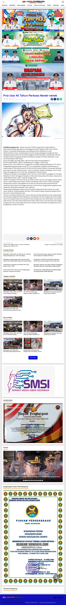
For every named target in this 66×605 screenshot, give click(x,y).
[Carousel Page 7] (36, 480)
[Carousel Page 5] (32, 480)
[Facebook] (28, 238)
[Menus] (3, 2)
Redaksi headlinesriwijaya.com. (48, 602)
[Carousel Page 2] (26, 480)
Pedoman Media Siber (31, 602)
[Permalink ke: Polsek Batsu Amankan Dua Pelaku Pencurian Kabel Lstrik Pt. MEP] (33, 343)
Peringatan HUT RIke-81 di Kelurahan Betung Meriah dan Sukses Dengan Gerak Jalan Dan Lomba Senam (46, 260)
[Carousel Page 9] (40, 480)
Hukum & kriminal (7, 99)
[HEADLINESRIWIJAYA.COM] (33, 2)
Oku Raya (14, 99)
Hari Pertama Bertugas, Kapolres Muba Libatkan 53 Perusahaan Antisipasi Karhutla (48, 254)
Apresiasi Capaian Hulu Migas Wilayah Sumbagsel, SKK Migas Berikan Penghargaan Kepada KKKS (48, 265)
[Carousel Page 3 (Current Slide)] (28, 480)
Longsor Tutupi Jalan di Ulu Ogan (53, 243)
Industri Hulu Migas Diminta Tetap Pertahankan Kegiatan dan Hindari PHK (16, 244)
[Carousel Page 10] (42, 480)
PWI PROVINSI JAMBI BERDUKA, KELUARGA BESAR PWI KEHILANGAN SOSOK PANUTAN (47, 270)
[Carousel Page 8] (38, 480)
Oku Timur (19, 99)
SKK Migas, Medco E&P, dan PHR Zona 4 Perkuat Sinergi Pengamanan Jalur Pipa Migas (17, 254)
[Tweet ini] (55, 99)
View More (33, 357)
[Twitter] (31, 238)
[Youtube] (34, 238)
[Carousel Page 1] (24, 480)
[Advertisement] (33, 219)
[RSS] (38, 238)
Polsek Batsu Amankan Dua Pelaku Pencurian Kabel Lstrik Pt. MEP (16, 265)
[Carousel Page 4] (30, 480)
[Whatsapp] (61, 99)
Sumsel (24, 99)
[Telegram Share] (58, 99)
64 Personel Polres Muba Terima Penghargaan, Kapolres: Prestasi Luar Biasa (16, 270)
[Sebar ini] (52, 99)
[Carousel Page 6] (34, 480)
